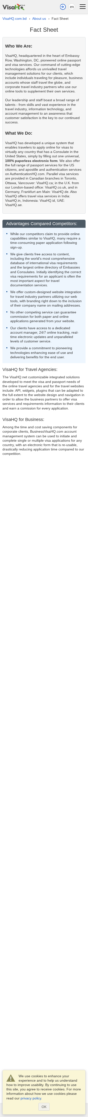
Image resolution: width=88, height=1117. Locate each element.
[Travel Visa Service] (13, 6)
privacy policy (31, 1098)
